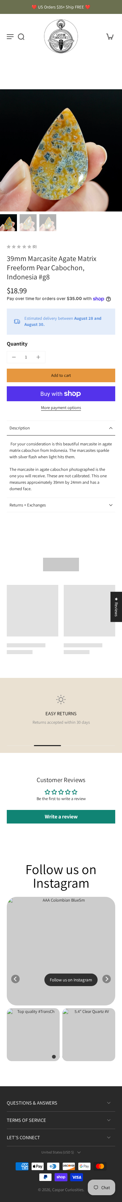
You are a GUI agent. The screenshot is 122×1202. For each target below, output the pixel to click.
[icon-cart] (107, 36)
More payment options (61, 408)
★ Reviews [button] (116, 606)
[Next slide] (106, 979)
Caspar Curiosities (67, 1189)
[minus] (14, 357)
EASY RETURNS (61, 713)
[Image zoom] (61, 150)
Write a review (61, 816)
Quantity (17, 343)
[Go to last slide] (15, 979)
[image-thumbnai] (8, 222)
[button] (61, 376)
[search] (21, 36)
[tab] (54, 1056)
